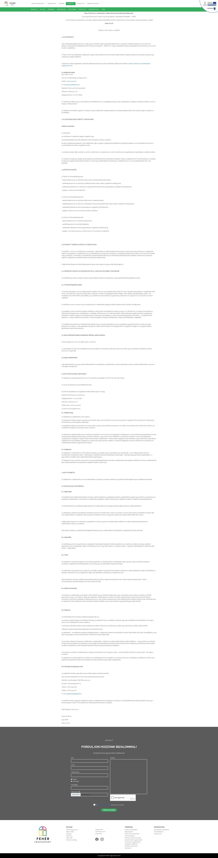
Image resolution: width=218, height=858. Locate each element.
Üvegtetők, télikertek (131, 844)
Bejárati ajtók (129, 832)
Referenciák (61, 9)
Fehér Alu (69, 836)
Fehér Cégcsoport (72, 830)
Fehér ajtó (80, 3)
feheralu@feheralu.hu (73, 84)
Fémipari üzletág (93, 3)
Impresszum (158, 834)
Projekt (74, 779)
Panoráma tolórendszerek (133, 838)
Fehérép (62, 3)
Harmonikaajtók (130, 836)
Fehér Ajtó (69, 838)
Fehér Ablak (70, 832)
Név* (72, 758)
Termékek (51, 9)
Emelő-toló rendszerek (132, 834)
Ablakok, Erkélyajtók (131, 830)
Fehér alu (70, 3)
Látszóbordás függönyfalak (133, 840)
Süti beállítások (158, 832)
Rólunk (42, 9)
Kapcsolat (82, 9)
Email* (73, 765)
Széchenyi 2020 (94, 9)
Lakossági (75, 781)
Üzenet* (112, 758)
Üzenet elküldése (109, 810)
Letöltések (72, 9)
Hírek (103, 9)
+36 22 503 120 (71, 81)
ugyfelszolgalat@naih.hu (74, 694)
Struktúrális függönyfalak (133, 842)
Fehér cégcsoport (38, 3)
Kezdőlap (34, 9)
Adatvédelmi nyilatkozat (161, 830)
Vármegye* (74, 785)
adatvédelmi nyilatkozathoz (104, 805)
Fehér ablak (52, 3)
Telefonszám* (75, 772)
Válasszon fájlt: (75, 792)
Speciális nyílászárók (131, 846)
